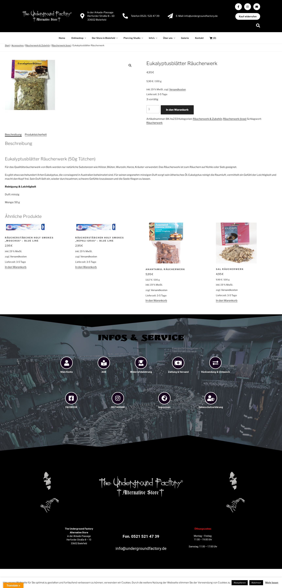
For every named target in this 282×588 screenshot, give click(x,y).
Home (62, 38)
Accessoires (17, 45)
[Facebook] (238, 6)
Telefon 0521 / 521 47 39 (145, 16)
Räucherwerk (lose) (61, 45)
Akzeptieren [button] (240, 582)
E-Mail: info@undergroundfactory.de (197, 16)
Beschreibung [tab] (13, 134)
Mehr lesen (271, 582)
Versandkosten (177, 89)
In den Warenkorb (177, 109)
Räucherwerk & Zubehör (37, 45)
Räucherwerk (154, 122)
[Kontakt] (256, 6)
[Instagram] (247, 6)
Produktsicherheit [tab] (36, 134)
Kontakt (199, 38)
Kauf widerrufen (248, 16)
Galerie (185, 38)
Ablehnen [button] (256, 582)
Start (7, 45)
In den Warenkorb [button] (15, 267)
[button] (130, 65)
